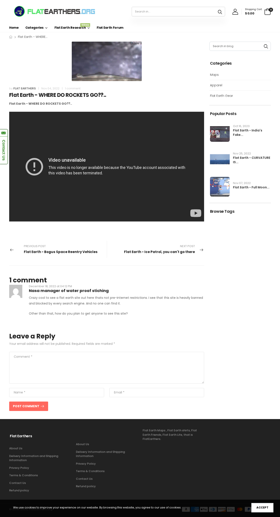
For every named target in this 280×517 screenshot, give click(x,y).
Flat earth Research (71, 26)
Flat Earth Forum (110, 27)
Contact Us (17, 483)
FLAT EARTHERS (24, 88)
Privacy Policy (19, 468)
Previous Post (61, 249)
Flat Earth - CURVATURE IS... (251, 160)
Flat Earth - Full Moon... (251, 187)
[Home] (10, 37)
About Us (15, 448)
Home (14, 27)
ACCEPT (262, 507)
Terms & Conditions (23, 475)
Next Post (159, 249)
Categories (34, 27)
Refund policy (19, 490)
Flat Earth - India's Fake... (247, 132)
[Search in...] (220, 11)
